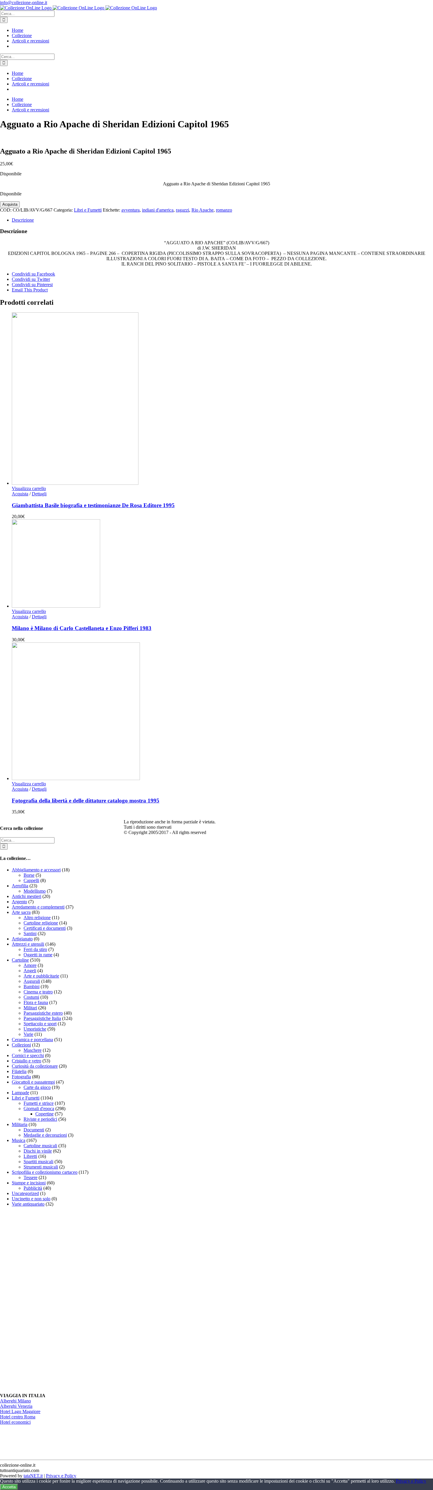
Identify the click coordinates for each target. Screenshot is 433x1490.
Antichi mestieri (26, 896)
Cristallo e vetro (26, 1060)
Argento (19, 901)
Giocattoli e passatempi (33, 1081)
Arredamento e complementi (38, 906)
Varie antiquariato (28, 1203)
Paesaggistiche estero (43, 1013)
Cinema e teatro (38, 991)
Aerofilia (20, 885)
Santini (30, 933)
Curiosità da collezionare (35, 1066)
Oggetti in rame (38, 954)
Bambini (31, 986)
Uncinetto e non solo (31, 1198)
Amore (30, 965)
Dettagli (39, 493)
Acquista (9, 204)
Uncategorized (25, 1193)
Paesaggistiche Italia (42, 1018)
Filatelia (19, 1071)
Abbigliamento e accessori (36, 869)
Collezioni (21, 1044)
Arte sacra (21, 912)
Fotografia (21, 1076)
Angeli (30, 970)
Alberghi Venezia (16, 1406)
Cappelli (31, 880)
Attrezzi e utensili (28, 944)
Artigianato (22, 938)
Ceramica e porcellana (32, 1039)
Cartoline (20, 959)
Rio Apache (202, 209)
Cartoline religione (41, 922)
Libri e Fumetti (88, 209)
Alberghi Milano (15, 1400)
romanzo (224, 209)
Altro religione (37, 917)
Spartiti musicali (38, 1161)
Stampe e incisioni (29, 1182)
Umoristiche (35, 1028)
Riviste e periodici (40, 1119)
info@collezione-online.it (23, 2)
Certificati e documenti (45, 928)
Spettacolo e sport (40, 1023)
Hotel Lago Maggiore (20, 1411)
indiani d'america (157, 209)
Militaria (19, 1124)
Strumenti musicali (41, 1166)
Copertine (44, 1113)
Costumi (31, 997)
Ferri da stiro (35, 949)
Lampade (20, 1092)
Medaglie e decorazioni (45, 1135)
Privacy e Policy (61, 1475)
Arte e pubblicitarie (41, 975)
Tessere (30, 1177)
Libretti (30, 1156)
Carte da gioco (37, 1087)
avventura (130, 209)
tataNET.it (33, 1475)
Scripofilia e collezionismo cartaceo (44, 1172)
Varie (28, 1034)
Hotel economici (15, 1422)
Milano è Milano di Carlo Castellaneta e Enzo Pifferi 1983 (81, 628)
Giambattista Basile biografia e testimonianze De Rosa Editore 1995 (93, 505)
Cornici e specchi (28, 1055)
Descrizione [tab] (23, 219)
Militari (30, 1007)
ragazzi (182, 209)
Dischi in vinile (38, 1150)
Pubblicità (33, 1188)
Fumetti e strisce (39, 1103)
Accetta (9, 1487)
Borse (29, 875)
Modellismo (35, 891)
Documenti (34, 1129)
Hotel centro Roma (17, 1416)
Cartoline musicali (40, 1145)
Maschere (33, 1050)
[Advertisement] (44, 1300)
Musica (18, 1140)
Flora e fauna (36, 1002)
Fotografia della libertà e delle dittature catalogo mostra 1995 (85, 800)
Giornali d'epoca (39, 1108)
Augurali (32, 981)
